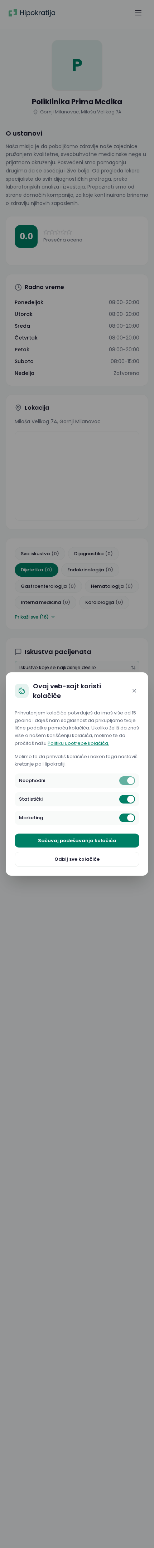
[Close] (134, 691)
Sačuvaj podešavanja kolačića (77, 840)
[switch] (127, 780)
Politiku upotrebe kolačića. (78, 743)
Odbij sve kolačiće (77, 859)
